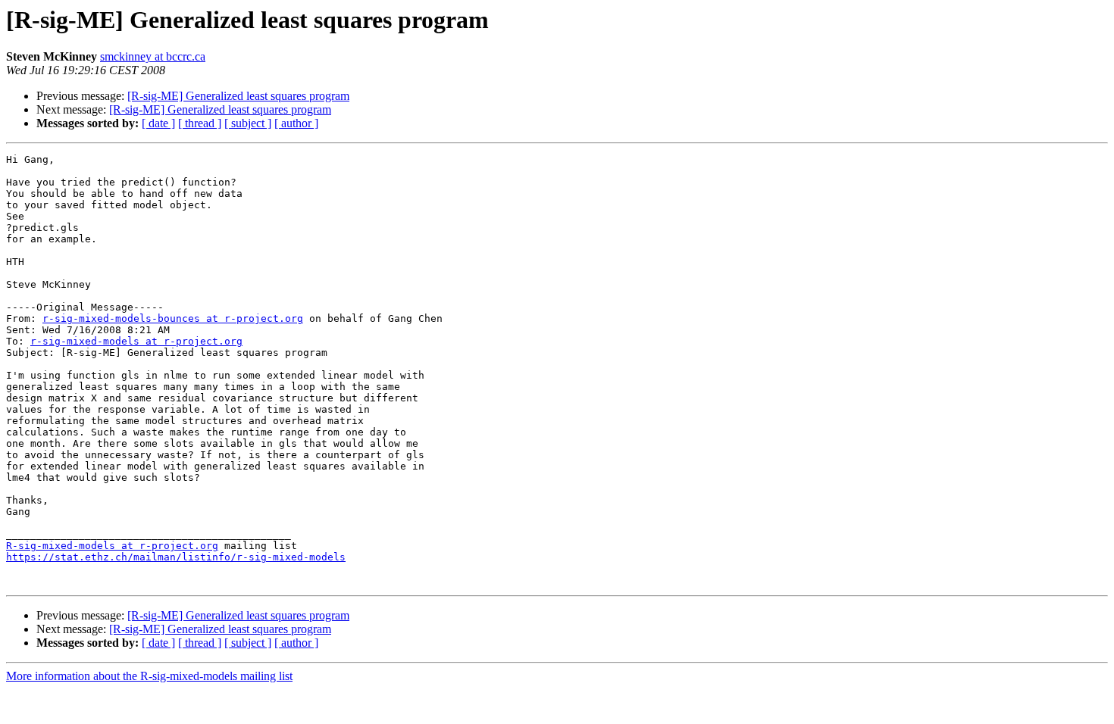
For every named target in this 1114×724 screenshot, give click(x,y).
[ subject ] (247, 123)
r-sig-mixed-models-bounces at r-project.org (172, 318)
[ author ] (296, 123)
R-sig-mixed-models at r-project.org (112, 545)
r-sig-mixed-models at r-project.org (136, 341)
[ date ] (158, 123)
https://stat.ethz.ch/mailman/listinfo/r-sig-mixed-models (176, 557)
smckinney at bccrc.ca (152, 56)
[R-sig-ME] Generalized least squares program (238, 95)
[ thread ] (199, 123)
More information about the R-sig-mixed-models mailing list (149, 675)
